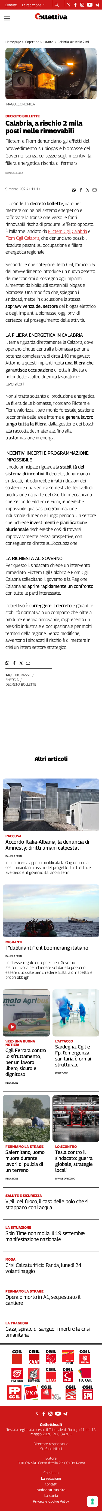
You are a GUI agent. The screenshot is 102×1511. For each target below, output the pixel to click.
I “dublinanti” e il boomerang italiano (46, 948)
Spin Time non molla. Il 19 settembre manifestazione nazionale (45, 1236)
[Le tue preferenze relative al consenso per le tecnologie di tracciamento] (92, 1501)
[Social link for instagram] (82, 5)
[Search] (57, 5)
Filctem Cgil (59, 231)
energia (12, 679)
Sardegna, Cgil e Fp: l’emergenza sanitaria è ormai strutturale (73, 1056)
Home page (13, 42)
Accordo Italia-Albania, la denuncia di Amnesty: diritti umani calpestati (47, 845)
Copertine (32, 42)
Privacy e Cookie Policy (51, 1501)
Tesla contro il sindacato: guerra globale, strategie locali (74, 1161)
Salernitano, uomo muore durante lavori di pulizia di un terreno (25, 1161)
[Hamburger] (7, 18)
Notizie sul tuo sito (51, 1490)
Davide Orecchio (65, 1178)
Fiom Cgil (14, 238)
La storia (51, 1495)
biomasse (23, 675)
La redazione (31, 5)
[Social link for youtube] (89, 5)
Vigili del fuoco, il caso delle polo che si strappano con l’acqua (46, 1204)
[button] (74, 190)
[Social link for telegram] (97, 5)
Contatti (11, 5)
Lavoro (48, 42)
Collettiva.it (51, 1424)
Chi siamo (51, 1472)
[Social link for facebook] (75, 5)
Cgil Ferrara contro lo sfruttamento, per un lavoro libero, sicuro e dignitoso (25, 1062)
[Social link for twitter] (69, 5)
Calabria (79, 231)
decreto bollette (20, 684)
